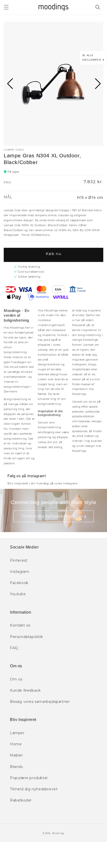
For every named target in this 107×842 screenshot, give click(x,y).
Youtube (18, 594)
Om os (16, 679)
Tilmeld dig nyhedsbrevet (33, 789)
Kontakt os (20, 625)
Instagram (19, 571)
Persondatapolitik (26, 636)
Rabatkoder (21, 800)
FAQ (14, 648)
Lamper (17, 733)
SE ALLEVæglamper (92, 57)
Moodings (58, 833)
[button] (6, 7)
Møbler (16, 755)
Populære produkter (29, 778)
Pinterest (18, 560)
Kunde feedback (25, 690)
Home (16, 744)
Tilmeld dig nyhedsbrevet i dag (53, 516)
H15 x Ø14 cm (90, 197)
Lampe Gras (14, 149)
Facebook (19, 583)
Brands (16, 766)
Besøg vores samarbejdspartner (40, 701)
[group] (53, 84)
